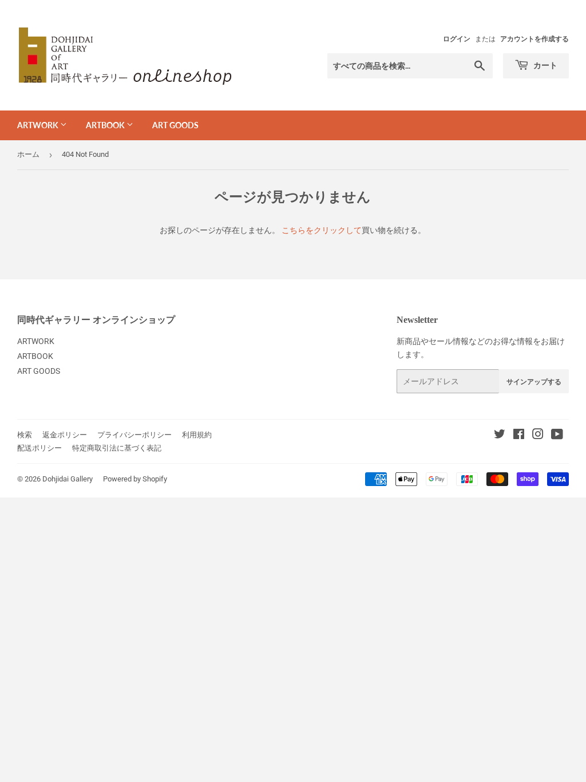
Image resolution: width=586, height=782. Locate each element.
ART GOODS (175, 125)
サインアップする (533, 381)
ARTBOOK (106, 125)
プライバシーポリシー (134, 435)
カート (544, 65)
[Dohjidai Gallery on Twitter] (499, 435)
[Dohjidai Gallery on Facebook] (519, 435)
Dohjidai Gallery (67, 479)
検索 (24, 435)
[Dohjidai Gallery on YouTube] (557, 435)
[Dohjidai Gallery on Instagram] (538, 435)
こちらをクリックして (322, 230)
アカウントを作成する (534, 39)
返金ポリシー (64, 435)
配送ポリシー (39, 448)
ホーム (28, 154)
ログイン (456, 39)
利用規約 (197, 435)
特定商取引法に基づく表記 (116, 448)
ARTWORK (38, 125)
